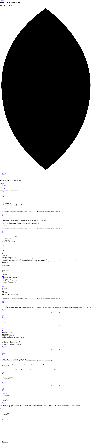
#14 (2, 330)
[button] (1, 178)
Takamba (3, 232)
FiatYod (3, 191)
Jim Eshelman (3, 353)
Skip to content (2, 0)
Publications (3, 174)
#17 (2, 390)
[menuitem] (4, 184)
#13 (2, 317)
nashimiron (3, 273)
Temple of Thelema (4, 173)
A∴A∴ (2, 172)
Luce (2, 316)
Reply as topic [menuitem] (3, 188)
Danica (2, 215)
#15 (2, 354)
